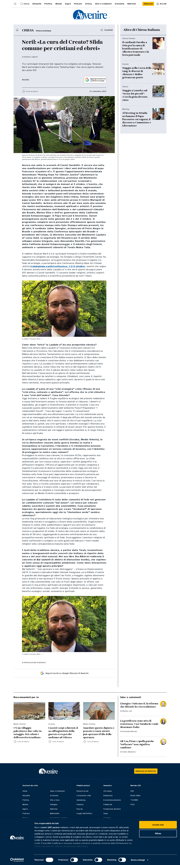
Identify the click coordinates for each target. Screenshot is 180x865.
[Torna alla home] (17, 29)
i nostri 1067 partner (50, 827)
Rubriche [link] (131, 4)
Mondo (25, 804)
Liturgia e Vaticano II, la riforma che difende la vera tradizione (139, 705)
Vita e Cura (55, 800)
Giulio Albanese (128, 752)
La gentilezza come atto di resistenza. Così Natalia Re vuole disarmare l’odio (139, 724)
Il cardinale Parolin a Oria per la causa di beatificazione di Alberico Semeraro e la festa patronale (135, 48)
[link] (148, 4)
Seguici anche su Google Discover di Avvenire (66, 673)
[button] (15, 3)
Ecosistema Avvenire (112, 800)
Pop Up (80, 809)
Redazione (107, 795)
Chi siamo (107, 791)
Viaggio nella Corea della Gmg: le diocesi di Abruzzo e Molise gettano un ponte (136, 73)
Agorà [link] (68, 4)
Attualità (26, 795)
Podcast (26, 813)
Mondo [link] (58, 4)
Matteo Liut (127, 711)
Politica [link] (48, 4)
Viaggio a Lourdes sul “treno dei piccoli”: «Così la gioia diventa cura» (134, 95)
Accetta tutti (158, 825)
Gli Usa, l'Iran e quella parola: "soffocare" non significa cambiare (137, 744)
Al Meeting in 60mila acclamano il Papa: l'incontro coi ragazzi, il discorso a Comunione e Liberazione (136, 119)
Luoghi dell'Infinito (84, 813)
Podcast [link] (78, 4)
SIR (132, 791)
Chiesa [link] (88, 4)
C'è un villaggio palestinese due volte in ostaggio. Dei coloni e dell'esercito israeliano (28, 732)
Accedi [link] (163, 4)
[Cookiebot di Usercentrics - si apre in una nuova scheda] (17, 860)
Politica (26, 800)
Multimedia (54, 813)
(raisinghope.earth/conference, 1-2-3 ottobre (57, 266)
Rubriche (53, 809)
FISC (132, 804)
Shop (105, 813)
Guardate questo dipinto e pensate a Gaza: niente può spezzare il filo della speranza (98, 732)
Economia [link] (119, 4)
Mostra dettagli (138, 860)
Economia (54, 795)
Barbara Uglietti (31, 57)
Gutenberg (81, 800)
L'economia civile (84, 795)
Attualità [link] (36, 4)
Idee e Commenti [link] (103, 4)
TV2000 (134, 800)
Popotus (80, 804)
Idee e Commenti (57, 791)
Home (25, 791)
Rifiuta (158, 833)
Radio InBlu (135, 795)
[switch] (74, 860)
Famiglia (53, 804)
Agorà (25, 809)
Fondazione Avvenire (112, 809)
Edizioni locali (82, 791)
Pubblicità (107, 804)
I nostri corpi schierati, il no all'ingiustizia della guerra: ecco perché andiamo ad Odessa (63, 732)
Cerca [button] (26, 4)
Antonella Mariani (129, 731)
